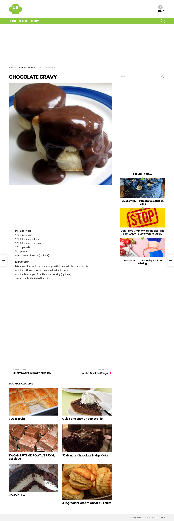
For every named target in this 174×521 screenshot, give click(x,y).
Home (13, 21)
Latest (160, 11)
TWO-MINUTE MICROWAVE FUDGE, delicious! (32, 457)
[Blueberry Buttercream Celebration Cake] (142, 188)
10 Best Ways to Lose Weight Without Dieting (142, 262)
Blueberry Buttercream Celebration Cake (143, 202)
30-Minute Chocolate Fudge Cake (85, 455)
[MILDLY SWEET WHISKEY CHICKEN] (3, 260)
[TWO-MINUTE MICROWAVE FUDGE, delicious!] (33, 438)
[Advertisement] (87, 45)
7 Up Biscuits (17, 419)
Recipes (23, 21)
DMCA (162, 518)
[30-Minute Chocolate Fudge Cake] (87, 438)
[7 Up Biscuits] (33, 402)
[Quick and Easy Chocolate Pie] (87, 402)
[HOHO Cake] (33, 478)
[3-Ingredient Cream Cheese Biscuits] (87, 482)
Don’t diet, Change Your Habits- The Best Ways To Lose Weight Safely (142, 232)
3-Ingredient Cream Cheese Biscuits (86, 503)
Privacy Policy (136, 518)
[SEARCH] (163, 21)
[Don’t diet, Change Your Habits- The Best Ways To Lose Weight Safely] (142, 217)
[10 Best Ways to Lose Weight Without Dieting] (142, 247)
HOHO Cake (17, 495)
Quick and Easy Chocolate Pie (82, 419)
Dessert (35, 21)
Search (162, 77)
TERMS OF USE (151, 518)
